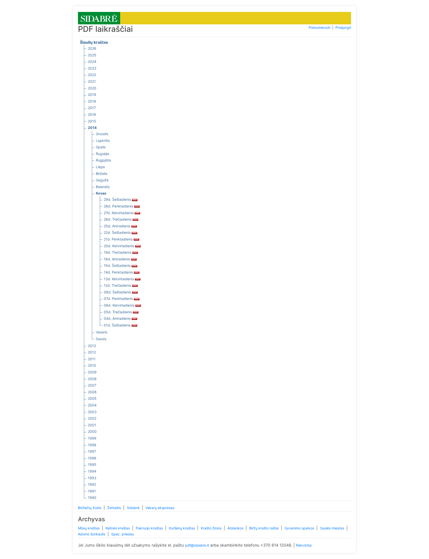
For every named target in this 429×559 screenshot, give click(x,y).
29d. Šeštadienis (118, 199)
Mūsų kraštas (89, 528)
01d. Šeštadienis (118, 325)
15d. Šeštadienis (118, 265)
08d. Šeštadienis (118, 292)
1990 (92, 497)
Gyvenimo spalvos (300, 528)
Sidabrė (134, 508)
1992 (92, 484)
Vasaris (101, 332)
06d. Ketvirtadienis (119, 305)
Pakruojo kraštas (150, 528)
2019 (92, 94)
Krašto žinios (211, 528)
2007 (92, 385)
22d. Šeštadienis (118, 232)
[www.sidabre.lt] (99, 18)
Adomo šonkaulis (92, 534)
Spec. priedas (122, 534)
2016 (92, 114)
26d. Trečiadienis (118, 219)
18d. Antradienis (117, 259)
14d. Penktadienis (119, 272)
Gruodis (102, 134)
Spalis (101, 147)
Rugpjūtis (103, 160)
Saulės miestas (332, 528)
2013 (92, 346)
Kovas (101, 193)
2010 (92, 365)
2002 (92, 418)
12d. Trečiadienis (118, 285)
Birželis (101, 173)
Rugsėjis (102, 154)
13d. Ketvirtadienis (119, 279)
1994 (92, 471)
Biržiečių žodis (90, 508)
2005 (92, 398)
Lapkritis (103, 140)
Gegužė (102, 180)
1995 (92, 464)
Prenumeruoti (319, 27)
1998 (92, 445)
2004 (92, 405)
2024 (92, 61)
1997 (92, 451)
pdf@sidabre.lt (197, 545)
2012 (92, 352)
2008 (92, 379)
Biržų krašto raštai (264, 528)
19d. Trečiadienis (118, 252)
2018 (92, 101)
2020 (92, 88)
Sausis (101, 339)
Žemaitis (114, 508)
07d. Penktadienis (119, 298)
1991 (92, 491)
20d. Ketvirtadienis (119, 246)
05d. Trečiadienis (118, 312)
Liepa (100, 167)
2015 (92, 121)
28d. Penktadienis (119, 206)
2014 (92, 127)
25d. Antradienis (117, 226)
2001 (92, 425)
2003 (92, 412)
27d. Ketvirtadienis (119, 213)
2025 (92, 55)
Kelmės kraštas (118, 528)
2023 (92, 68)
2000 (92, 431)
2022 (92, 75)
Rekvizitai (304, 545)
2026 (92, 48)
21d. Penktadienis (119, 239)
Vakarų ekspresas (159, 508)
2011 (92, 359)
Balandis (102, 187)
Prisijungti (343, 27)
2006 (92, 392)
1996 (92, 458)
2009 (92, 372)
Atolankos (235, 528)
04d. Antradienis (118, 318)
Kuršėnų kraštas (182, 528)
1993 (92, 478)
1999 (92, 438)
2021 (92, 81)
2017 (92, 108)
